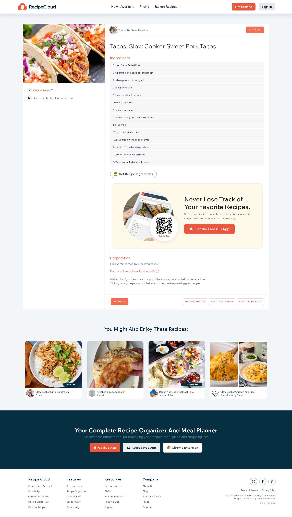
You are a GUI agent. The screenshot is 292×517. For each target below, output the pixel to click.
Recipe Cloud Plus (38, 501)
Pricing (144, 7)
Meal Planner (73, 496)
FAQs (107, 491)
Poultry (71, 384)
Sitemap (147, 507)
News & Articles (152, 496)
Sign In (267, 7)
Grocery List (73, 501)
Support (109, 507)
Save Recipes (74, 486)
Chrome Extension (185, 448)
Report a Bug (111, 501)
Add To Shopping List (250, 301)
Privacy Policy (269, 490)
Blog (145, 491)
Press (146, 501)
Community (73, 507)
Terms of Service (249, 490)
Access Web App (143, 448)
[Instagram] (253, 481)
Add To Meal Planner (222, 301)
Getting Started (113, 486)
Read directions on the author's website (133, 271)
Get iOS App (107, 448)
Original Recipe (42, 90)
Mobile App (34, 491)
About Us (148, 486)
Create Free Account (40, 486)
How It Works (121, 7)
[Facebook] (262, 481)
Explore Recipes (166, 7)
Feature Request (114, 496)
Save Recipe (255, 30)
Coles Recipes (191, 384)
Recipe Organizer (76, 491)
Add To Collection (195, 301)
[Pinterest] (272, 481)
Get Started (243, 7)
